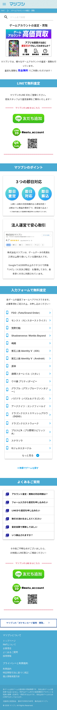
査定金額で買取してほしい (21, 527)
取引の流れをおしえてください (23, 519)
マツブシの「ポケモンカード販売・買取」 (28, 622)
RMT (3, 11)
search (6, 17)
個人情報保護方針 (11, 676)
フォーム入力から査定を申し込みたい (26, 502)
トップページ (9, 640)
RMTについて (9, 644)
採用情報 (7, 656)
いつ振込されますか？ (19, 535)
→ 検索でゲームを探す (28, 468)
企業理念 (7, 648)
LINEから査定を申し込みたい (22, 511)
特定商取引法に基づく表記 (15, 672)
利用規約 (7, 668)
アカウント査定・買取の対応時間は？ (26, 494)
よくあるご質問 (10, 652)
